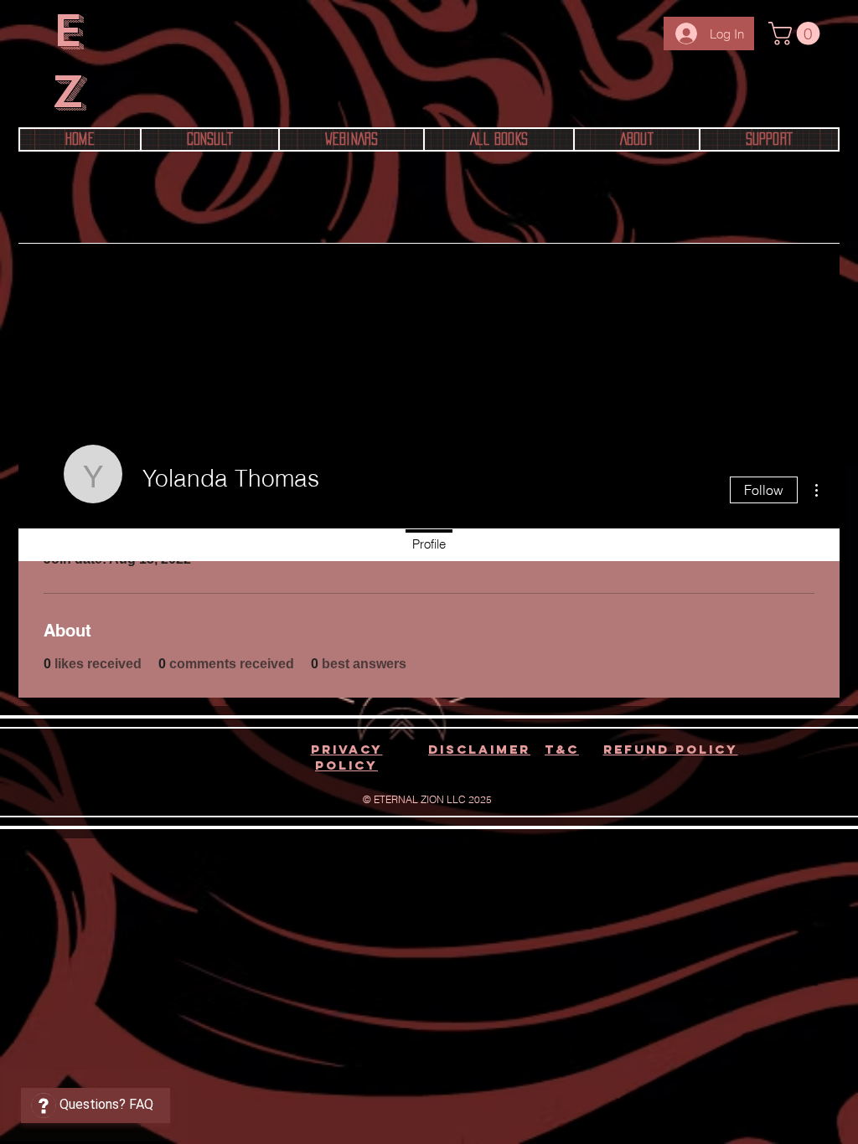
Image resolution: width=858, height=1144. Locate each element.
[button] (796, 33)
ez (68, 61)
